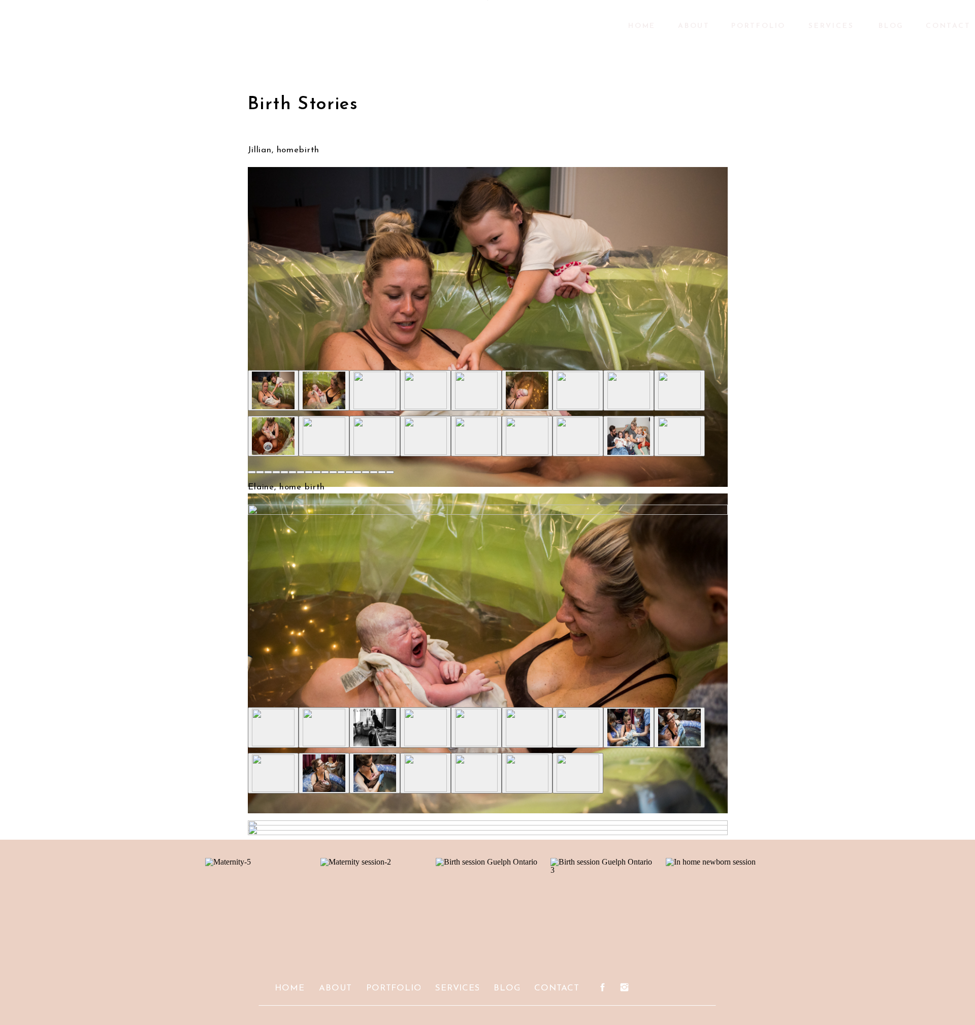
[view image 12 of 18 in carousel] (341, 472)
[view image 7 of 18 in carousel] (301, 472)
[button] (488, 330)
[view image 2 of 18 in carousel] (260, 472)
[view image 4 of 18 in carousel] (276, 472)
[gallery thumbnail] (273, 390)
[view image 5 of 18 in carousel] (284, 472)
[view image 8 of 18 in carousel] (309, 472)
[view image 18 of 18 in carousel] (390, 472)
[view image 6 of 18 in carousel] (292, 472)
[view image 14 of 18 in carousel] (357, 472)
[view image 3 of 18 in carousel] (268, 472)
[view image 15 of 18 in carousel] (366, 472)
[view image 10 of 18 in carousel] (325, 472)
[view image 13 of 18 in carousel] (349, 472)
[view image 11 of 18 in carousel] (333, 472)
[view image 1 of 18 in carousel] (252, 472)
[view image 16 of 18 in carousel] (374, 472)
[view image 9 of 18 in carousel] (317, 472)
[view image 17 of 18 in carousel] (382, 472)
